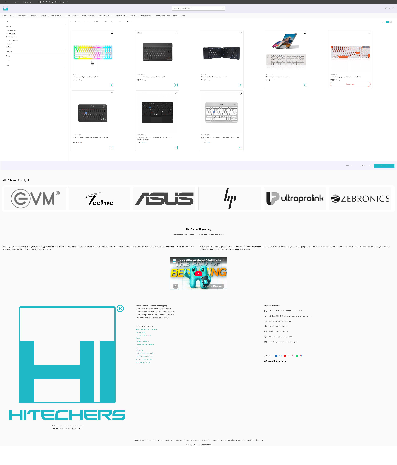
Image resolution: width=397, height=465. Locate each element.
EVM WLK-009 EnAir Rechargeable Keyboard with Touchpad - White (154, 138)
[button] (386, 8)
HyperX (151, 344)
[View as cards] (387, 22)
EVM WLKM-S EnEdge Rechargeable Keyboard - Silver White (220, 138)
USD (62, 2)
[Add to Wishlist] (112, 33)
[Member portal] (390, 8)
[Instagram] (292, 355)
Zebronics (140, 362)
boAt (143, 332)
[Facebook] (280, 355)
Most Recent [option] (11, 33)
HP (146, 344)
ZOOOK (147, 362)
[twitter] (49, 2)
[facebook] (43, 2)
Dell (143, 335)
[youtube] (46, 2)
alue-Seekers (166, 309)
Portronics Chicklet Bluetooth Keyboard (214, 77)
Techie (138, 359)
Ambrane (139, 329)
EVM (138, 338)
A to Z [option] (9, 43)
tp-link (149, 359)
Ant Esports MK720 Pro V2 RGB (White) (86, 77)
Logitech (139, 350)
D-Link (138, 335)
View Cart (384, 166)
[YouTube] (284, 355)
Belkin (138, 332)
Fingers (139, 341)
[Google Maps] (301, 355)
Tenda (144, 359)
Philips (138, 353)
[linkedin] (40, 2)
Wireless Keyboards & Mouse (114, 22)
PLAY (144, 353)
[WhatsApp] (297, 355)
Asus (156, 329)
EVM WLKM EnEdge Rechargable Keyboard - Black (90, 137)
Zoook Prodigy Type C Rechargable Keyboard (345, 77)
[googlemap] (59, 2)
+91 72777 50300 (287, 337)
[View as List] (391, 22)
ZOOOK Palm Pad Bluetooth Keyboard (279, 77)
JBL (137, 347)
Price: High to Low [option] (13, 37)
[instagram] (52, 2)
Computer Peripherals (77, 22)
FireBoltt (145, 341)
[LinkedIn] (276, 355)
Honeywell (140, 344)
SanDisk (139, 356)
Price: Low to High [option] (13, 40)
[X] (288, 355)
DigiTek (148, 335)
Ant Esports (148, 329)
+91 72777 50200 (274, 337)
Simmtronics (147, 356)
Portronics (150, 353)
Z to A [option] (9, 47)
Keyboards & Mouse (95, 22)
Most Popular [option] (11, 30)
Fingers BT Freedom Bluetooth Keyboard (151, 77)
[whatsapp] (56, 2)
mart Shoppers (168, 312)
